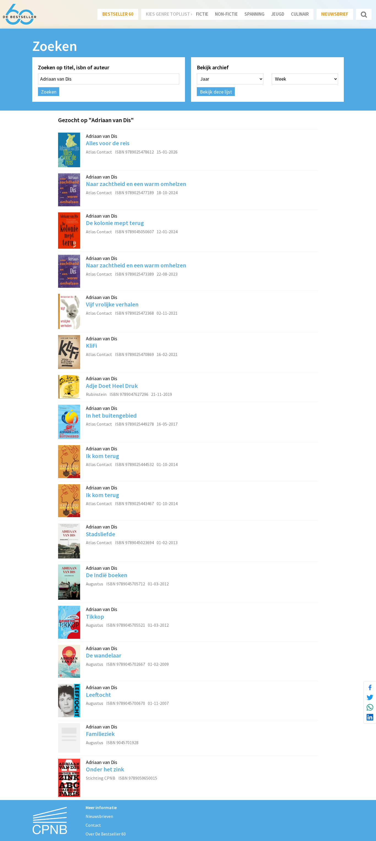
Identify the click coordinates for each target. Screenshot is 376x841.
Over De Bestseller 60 (106, 834)
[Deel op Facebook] (370, 687)
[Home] (19, 14)
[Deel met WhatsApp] (370, 707)
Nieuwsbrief (334, 14)
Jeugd (277, 14)
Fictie (202, 14)
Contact (93, 825)
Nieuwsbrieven (99, 816)
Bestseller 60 (117, 14)
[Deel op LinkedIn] (370, 717)
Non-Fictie (226, 14)
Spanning (254, 14)
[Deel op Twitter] (370, 697)
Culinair (300, 14)
